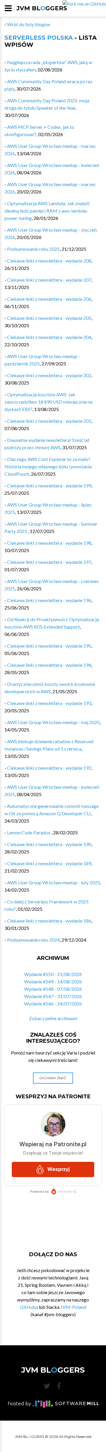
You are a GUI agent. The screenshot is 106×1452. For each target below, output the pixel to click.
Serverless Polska (38, 37)
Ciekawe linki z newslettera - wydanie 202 (49, 375)
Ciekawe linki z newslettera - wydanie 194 (49, 665)
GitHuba (29, 1307)
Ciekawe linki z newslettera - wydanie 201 (49, 421)
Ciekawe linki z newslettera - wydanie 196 (49, 600)
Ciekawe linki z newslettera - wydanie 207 (49, 280)
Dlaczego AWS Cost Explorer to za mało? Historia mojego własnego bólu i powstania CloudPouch (48, 466)
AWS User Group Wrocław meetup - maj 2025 (53, 722)
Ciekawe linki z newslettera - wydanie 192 (49, 768)
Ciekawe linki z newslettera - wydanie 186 (49, 920)
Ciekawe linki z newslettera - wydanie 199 (49, 485)
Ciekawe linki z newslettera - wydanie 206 (49, 299)
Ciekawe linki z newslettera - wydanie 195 (49, 646)
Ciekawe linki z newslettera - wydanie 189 (49, 863)
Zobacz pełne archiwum (53, 1018)
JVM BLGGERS (41, 8)
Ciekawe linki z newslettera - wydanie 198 (49, 543)
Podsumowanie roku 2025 (33, 249)
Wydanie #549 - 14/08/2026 (53, 981)
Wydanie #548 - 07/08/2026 (53, 989)
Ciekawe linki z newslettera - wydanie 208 (49, 260)
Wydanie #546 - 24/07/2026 (53, 1003)
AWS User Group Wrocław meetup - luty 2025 (53, 882)
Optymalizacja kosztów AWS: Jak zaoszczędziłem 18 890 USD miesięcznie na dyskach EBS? (48, 402)
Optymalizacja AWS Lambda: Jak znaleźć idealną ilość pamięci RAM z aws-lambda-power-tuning (47, 210)
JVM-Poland (73, 1307)
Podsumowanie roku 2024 (33, 940)
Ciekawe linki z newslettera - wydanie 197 (49, 562)
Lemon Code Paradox (29, 832)
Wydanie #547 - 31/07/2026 (53, 996)
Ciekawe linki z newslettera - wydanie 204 (49, 337)
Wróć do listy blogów (28, 24)
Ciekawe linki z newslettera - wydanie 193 (49, 703)
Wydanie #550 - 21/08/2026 (53, 974)
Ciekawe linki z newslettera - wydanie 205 (49, 318)
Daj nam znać (52, 1078)
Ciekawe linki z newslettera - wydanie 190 (49, 844)
